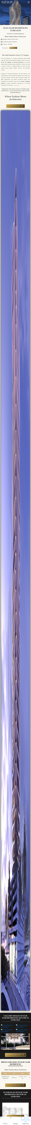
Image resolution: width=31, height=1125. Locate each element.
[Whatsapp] (15, 1119)
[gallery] (8, 1026)
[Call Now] (5, 1119)
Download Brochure (14, 106)
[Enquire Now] (26, 1119)
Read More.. (17, 85)
